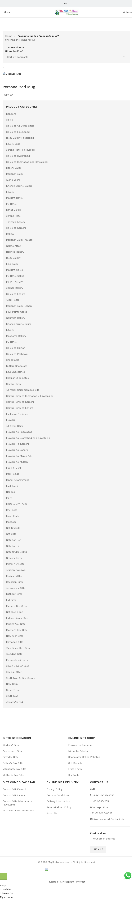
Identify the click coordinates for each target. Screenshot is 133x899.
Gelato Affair (13, 245)
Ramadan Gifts (14, 642)
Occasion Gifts (14, 581)
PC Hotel (11, 203)
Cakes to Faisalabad (18, 131)
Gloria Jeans (13, 179)
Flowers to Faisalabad (19, 431)
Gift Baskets (13, 528)
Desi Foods (12, 473)
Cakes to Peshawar (17, 354)
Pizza (9, 498)
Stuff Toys (12, 695)
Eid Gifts (11, 600)
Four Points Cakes (16, 311)
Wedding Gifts (14, 653)
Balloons (11, 113)
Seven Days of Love (17, 665)
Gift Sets (11, 533)
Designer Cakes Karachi (19, 239)
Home (9, 36)
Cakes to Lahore (15, 293)
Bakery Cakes (13, 167)
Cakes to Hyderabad (18, 155)
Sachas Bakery (14, 287)
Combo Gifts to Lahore (19, 407)
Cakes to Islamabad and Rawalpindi (27, 161)
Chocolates (12, 359)
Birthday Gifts (14, 593)
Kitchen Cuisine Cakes (18, 324)
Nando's (10, 491)
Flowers (10, 419)
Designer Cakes (15, 173)
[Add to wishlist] (16, 80)
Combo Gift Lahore (14, 795)
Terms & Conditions (57, 795)
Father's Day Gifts (16, 606)
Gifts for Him (13, 546)
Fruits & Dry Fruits (16, 503)
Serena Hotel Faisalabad (20, 149)
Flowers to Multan (17, 461)
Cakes (9, 119)
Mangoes (11, 521)
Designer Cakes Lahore (19, 305)
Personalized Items (17, 660)
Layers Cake (13, 143)
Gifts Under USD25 (17, 551)
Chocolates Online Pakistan (84, 757)
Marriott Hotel (14, 197)
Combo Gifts (13, 384)
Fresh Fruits (13, 516)
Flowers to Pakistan (80, 745)
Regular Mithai (14, 576)
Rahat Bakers (13, 209)
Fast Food (12, 486)
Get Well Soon (14, 611)
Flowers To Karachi (17, 443)
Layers (10, 191)
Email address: (98, 833)
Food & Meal (13, 468)
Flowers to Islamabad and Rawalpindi (28, 437)
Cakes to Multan (15, 347)
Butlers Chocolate (16, 365)
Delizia (10, 233)
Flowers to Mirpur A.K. (19, 456)
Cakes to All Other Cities (20, 125)
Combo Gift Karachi (14, 789)
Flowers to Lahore (17, 449)
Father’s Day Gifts (13, 763)
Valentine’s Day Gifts (14, 768)
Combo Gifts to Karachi (20, 401)
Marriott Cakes (14, 269)
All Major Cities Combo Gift (18, 810)
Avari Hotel (12, 299)
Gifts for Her (13, 539)
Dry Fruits (11, 509)
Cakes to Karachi (16, 227)
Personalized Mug (19, 87)
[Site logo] (66, 12)
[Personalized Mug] (12, 73)
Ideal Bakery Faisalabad (20, 137)
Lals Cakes (12, 263)
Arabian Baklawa (15, 570)
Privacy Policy (54, 789)
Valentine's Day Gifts (18, 648)
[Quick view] (7, 80)
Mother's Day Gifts (17, 630)
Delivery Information (58, 801)
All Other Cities (14, 426)
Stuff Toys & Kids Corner (20, 678)
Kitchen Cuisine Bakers (19, 185)
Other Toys (12, 690)
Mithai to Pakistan (78, 751)
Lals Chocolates (15, 371)
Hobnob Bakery (15, 251)
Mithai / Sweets (15, 563)
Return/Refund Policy (58, 807)
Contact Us (117, 819)
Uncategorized (14, 702)
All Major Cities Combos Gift (22, 389)
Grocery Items (14, 558)
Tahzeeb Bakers (15, 221)
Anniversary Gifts (15, 588)
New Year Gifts (14, 635)
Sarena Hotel (13, 215)
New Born (12, 683)
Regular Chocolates (17, 377)
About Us (51, 813)
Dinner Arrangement (17, 479)
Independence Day (17, 618)
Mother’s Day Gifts (13, 775)
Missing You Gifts (15, 623)
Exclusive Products (17, 414)
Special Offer (13, 672)
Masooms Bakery (16, 335)
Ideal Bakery (13, 257)
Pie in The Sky (14, 281)
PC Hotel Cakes (15, 275)
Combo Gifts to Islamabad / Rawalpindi (29, 396)
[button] (3, 876)
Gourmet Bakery (15, 317)
